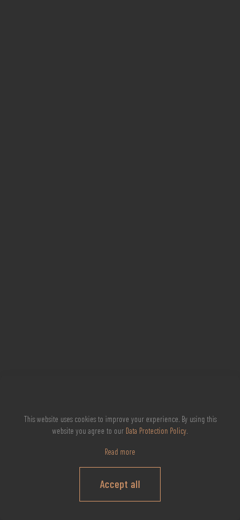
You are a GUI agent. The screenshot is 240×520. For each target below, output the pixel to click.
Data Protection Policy (156, 431)
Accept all (120, 483)
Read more (120, 452)
